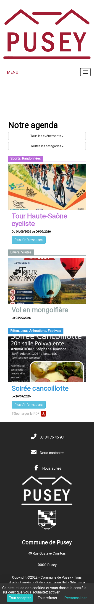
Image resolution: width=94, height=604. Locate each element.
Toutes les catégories (46, 146)
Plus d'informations (29, 240)
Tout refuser (47, 598)
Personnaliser (75, 598)
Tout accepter (20, 598)
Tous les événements (46, 136)
